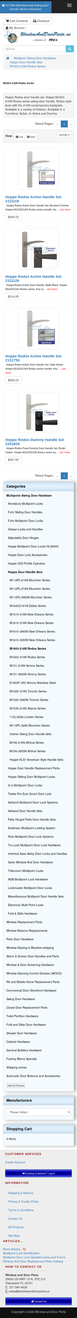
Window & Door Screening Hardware (30, 965)
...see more (64, 209)
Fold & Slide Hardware (21, 913)
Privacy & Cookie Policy (23, 1201)
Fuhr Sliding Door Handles (24, 512)
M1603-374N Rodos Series (25, 657)
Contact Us (15, 1218)
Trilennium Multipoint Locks (24, 871)
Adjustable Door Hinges (22, 538)
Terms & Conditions (21, 1210)
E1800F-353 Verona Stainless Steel (31, 683)
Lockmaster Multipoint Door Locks (29, 888)
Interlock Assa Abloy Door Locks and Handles (36, 854)
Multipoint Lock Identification (21, 1253)
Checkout (42, 21)
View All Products (16, 1085)
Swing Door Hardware (20, 999)
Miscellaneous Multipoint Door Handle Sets (35, 896)
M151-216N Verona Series (25, 665)
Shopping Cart (19, 1128)
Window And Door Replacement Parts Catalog (33, 1261)
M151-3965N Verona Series (26, 674)
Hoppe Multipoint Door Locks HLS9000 (32, 546)
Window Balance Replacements (26, 930)
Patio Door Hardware (20, 939)
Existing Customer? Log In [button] (40, 1173)
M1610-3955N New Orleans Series (30, 640)
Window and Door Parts (50, 1312)
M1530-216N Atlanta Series (26, 708)
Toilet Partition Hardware (22, 1016)
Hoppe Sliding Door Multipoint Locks (30, 777)
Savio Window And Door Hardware (29, 862)
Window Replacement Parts (24, 922)
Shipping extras (16, 1067)
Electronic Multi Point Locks (25, 905)
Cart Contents (18, 21)
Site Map (14, 1236)
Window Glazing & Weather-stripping (30, 948)
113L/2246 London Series (24, 717)
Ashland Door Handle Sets (24, 811)
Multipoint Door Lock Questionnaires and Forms (34, 1257)
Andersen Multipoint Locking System (30, 828)
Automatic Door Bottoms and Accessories (33, 1076)
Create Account (15, 1162)
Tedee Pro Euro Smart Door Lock (28, 794)
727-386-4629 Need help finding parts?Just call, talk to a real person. (27, 7)
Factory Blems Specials (21, 1059)
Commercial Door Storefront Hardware (31, 990)
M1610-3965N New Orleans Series (30, 631)
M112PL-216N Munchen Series (28, 580)
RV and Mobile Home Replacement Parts (33, 982)
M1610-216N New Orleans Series (29, 614)
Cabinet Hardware (18, 1042)
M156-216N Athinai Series (25, 742)
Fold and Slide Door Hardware (26, 1024)
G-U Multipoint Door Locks (24, 785)
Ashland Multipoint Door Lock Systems (32, 802)
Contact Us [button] (39, 1301)
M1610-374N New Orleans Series (29, 623)
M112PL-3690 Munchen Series (28, 725)
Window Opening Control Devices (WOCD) (34, 973)
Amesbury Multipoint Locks (24, 503)
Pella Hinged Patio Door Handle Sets (31, 819)
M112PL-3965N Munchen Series (29, 597)
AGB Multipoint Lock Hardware (27, 879)
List (20, 136)
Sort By (63, 134)
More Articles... (13, 1249)
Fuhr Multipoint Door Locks (24, 521)
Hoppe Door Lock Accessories (26, 555)
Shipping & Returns (20, 1193)
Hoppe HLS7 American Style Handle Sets (34, 760)
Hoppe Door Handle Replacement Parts (33, 768)
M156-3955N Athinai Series (25, 751)
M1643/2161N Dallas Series (26, 606)
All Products (16, 1227)
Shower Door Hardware (21, 1033)
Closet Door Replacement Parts (26, 1007)
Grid (32, 136)
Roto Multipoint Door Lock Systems (30, 836)
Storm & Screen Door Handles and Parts (32, 956)
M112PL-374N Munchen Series (28, 589)
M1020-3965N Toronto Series (27, 700)
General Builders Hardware (24, 1050)
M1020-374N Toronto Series (26, 691)
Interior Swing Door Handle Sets (28, 734)
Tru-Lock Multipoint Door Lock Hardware (33, 845)
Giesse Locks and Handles (24, 529)
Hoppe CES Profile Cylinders (25, 563)
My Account (16, 28)
